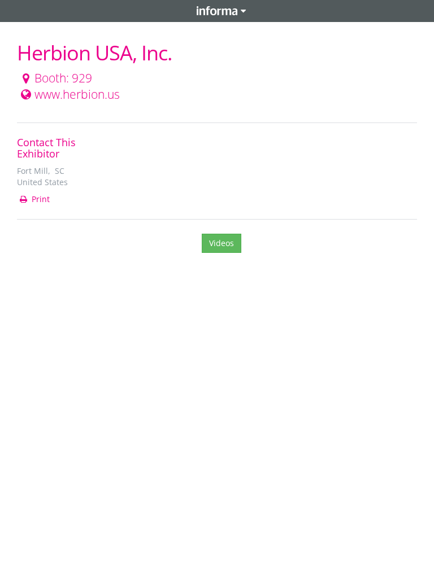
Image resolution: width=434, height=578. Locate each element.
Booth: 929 (63, 78)
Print (39, 199)
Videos (221, 243)
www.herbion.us (77, 94)
